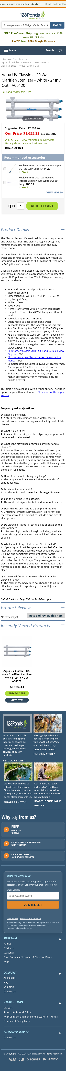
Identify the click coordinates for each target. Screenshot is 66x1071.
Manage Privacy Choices (30, 918)
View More (53, 192)
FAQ (6, 982)
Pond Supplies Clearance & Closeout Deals (28, 957)
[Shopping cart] (60, 50)
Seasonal (9, 952)
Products (9, 948)
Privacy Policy (12, 918)
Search (50, 50)
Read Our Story (13, 760)
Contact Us (10, 991)
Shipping (9, 986)
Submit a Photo (14, 802)
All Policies (10, 977)
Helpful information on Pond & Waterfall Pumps (31, 1016)
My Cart (8, 1007)
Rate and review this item (16, 91)
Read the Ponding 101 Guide (48, 803)
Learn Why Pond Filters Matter (44, 751)
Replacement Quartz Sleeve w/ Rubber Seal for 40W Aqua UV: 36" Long (39, 181)
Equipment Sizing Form (17, 1021)
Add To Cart (16, 693)
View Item (17, 700)
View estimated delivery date (38, 139)
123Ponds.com (33, 15)
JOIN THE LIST (33, 904)
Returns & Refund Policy (17, 1012)
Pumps (7, 943)
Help (6, 961)
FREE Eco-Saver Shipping (33, 35)
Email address (13, 890)
